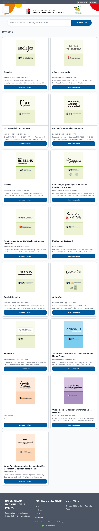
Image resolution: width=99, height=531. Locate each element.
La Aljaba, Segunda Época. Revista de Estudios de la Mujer (69, 185)
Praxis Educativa (12, 297)
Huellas (7, 184)
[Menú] (5, 9)
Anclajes (8, 72)
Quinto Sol (57, 297)
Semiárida (9, 353)
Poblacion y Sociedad (62, 241)
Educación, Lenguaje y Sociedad (67, 128)
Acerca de (39, 517)
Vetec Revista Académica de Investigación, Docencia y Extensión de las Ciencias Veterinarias (24, 469)
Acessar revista (25, 87)
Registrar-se (83, 2)
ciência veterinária (61, 72)
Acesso (94, 2)
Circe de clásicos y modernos (17, 128)
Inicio (37, 506)
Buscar (83, 22)
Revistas (38, 510)
